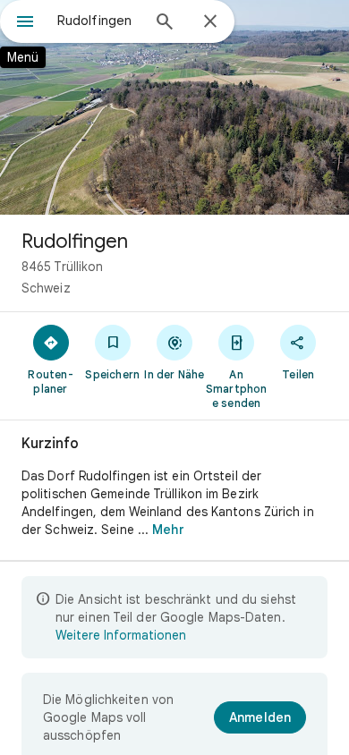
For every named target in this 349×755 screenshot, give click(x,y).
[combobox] (98, 20)
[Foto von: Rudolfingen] (174, 107)
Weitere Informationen (120, 635)
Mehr (167, 530)
